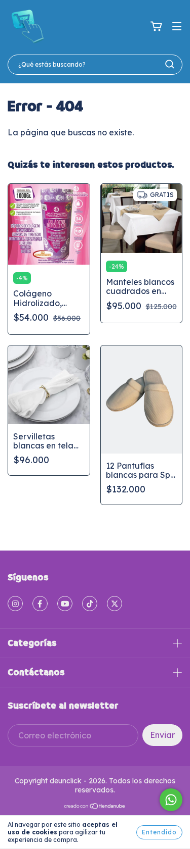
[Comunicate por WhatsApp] (171, 799)
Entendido (159, 832)
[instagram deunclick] (15, 603)
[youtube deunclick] (64, 603)
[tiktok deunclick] (89, 603)
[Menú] (177, 26)
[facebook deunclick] (40, 603)
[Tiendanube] (95, 807)
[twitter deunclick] (114, 603)
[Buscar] (169, 64)
